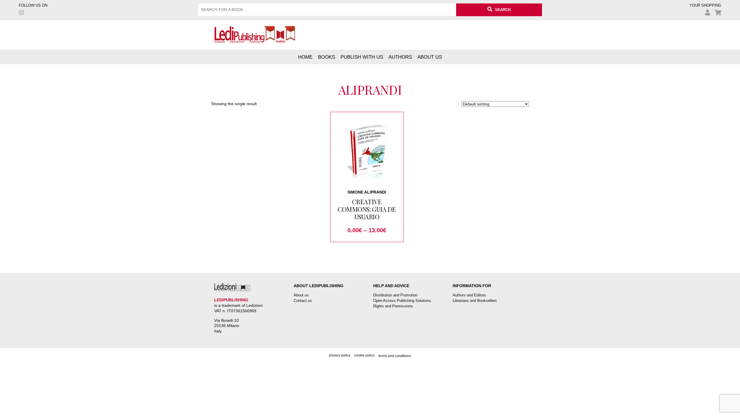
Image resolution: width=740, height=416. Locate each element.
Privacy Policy (339, 355)
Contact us (303, 300)
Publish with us (362, 57)
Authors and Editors (469, 295)
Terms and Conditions (394, 356)
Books (326, 57)
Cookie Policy (364, 355)
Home (305, 57)
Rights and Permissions (393, 306)
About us (429, 57)
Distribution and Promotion (395, 295)
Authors (400, 57)
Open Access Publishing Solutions (402, 300)
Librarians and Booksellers (475, 300)
